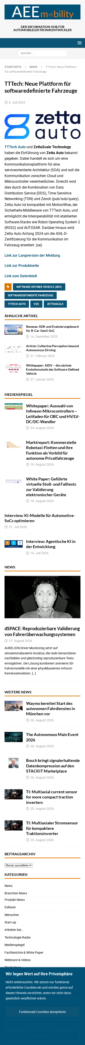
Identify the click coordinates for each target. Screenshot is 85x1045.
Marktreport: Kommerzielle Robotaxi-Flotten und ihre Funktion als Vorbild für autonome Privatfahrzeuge (51, 450)
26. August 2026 (42, 720)
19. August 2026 (42, 464)
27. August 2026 (20, 641)
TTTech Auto (15, 147)
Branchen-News (16, 893)
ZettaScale (55, 304)
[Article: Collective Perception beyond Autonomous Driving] (14, 349)
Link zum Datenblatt (21, 276)
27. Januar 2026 (42, 379)
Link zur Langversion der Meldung (32, 255)
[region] (42, 1006)
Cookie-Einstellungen (42, 1024)
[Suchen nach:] (42, 53)
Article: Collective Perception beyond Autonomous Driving (52, 348)
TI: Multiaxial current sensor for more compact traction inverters (51, 797)
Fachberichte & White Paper (24, 952)
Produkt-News (15, 900)
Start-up (10, 922)
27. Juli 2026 (18, 527)
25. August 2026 (42, 808)
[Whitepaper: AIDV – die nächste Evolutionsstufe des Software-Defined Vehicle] (14, 368)
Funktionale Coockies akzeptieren (42, 1012)
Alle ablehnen (42, 1036)
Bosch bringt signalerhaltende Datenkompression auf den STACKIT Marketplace (53, 765)
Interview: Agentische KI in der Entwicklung (50, 544)
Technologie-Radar (18, 937)
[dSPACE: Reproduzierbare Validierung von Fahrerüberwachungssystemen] (42, 597)
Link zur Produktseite (22, 265)
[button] (79, 42)
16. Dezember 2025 (44, 336)
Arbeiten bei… (14, 930)
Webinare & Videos (18, 960)
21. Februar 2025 (42, 356)
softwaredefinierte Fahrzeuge (30, 295)
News (10, 567)
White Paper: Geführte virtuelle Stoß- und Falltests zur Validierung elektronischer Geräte (51, 486)
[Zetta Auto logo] (42, 136)
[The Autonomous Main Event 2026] (14, 737)
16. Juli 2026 (39, 553)
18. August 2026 (42, 501)
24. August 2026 (42, 428)
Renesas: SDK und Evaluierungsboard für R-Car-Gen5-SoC (52, 328)
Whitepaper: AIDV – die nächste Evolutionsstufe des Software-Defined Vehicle (52, 369)
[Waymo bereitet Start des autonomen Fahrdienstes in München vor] (14, 706)
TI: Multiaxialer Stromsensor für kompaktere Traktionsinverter (52, 828)
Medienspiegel (19, 394)
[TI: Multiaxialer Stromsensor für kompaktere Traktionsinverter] (14, 825)
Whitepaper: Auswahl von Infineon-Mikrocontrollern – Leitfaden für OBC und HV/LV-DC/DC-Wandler (53, 413)
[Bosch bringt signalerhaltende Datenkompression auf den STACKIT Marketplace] (14, 763)
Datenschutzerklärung (63, 998)
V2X (36, 304)
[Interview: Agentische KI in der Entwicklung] (14, 544)
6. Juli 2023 (17, 102)
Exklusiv (10, 907)
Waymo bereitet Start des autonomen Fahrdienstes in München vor (50, 708)
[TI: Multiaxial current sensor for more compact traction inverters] (14, 794)
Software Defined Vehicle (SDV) (39, 286)
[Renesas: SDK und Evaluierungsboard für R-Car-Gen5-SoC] (14, 330)
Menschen (12, 915)
